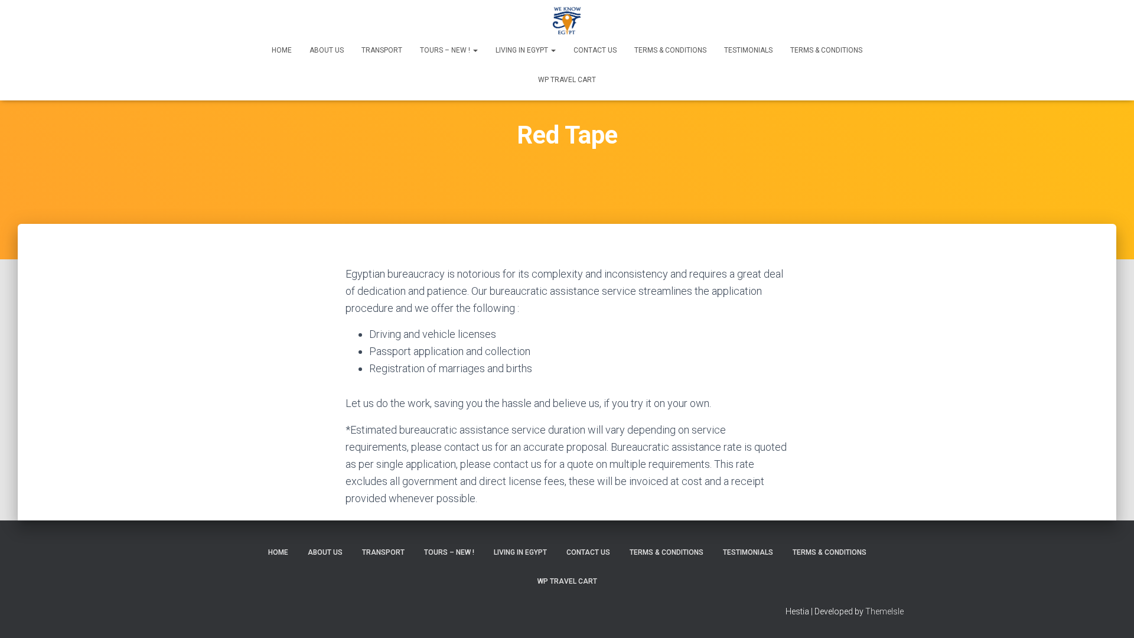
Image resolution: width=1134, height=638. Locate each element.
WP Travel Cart (567, 80)
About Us (326, 50)
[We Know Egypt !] (567, 20)
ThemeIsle (884, 611)
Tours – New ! (446, 50)
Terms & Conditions (670, 50)
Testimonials (748, 50)
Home (282, 50)
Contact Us (595, 50)
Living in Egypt (523, 50)
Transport (381, 50)
